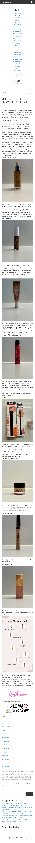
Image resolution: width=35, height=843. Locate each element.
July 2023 (17, 66)
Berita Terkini (5, 734)
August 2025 (17, 41)
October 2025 (17, 36)
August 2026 (17, 13)
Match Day (26, 774)
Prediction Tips (16, 776)
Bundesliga (4, 771)
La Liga (15, 774)
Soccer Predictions (9, 777)
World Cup (29, 779)
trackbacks (19, 784)
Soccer (3, 777)
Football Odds (23, 773)
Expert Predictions (20, 771)
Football (27, 771)
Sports (15, 777)
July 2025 (17, 43)
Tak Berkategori (17, 84)
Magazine (8, 839)
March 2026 (17, 24)
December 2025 (17, 31)
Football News (16, 773)
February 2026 (17, 27)
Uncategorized (17, 86)
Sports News (4, 779)
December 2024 (17, 59)
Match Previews (9, 776)
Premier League (23, 776)
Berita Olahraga (6, 726)
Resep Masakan (6, 752)
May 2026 (17, 20)
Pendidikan (5, 755)
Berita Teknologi (6, 741)
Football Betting (9, 773)
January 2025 (17, 57)
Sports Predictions (12, 779)
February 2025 (17, 54)
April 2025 (17, 50)
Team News (24, 779)
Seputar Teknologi (6, 745)
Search (3, 791)
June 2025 (17, 45)
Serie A (29, 776)
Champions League (11, 771)
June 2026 (17, 18)
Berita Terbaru (6, 737)
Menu (5, 92)
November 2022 (17, 73)
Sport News (5, 723)
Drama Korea (5, 748)
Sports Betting (28, 777)
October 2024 (17, 64)
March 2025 (17, 52)
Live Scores (20, 774)
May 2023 (17, 68)
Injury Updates (10, 774)
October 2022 (17, 75)
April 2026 (17, 22)
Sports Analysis (20, 777)
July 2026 (17, 15)
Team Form (18, 779)
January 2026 (17, 29)
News (3, 730)
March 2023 (17, 71)
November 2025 (17, 34)
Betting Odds (20, 769)
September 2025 (17, 38)
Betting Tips (26, 769)
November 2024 (17, 61)
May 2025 (17, 47)
